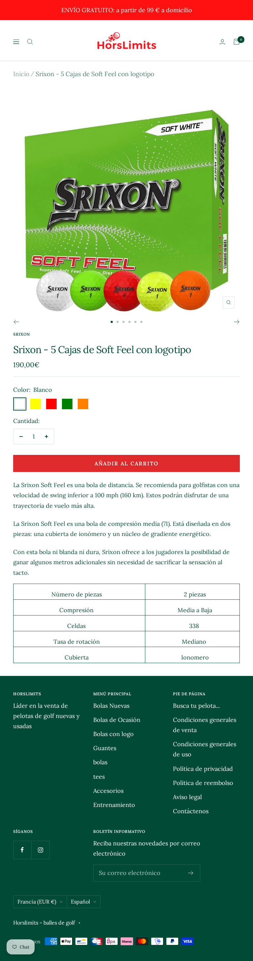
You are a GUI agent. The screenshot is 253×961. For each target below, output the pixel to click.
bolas (100, 762)
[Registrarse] (191, 873)
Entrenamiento (114, 805)
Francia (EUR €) (36, 901)
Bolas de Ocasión (116, 720)
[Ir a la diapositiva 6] (141, 322)
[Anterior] (16, 322)
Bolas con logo (113, 734)
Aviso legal (187, 797)
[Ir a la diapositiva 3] (124, 322)
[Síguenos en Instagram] (40, 850)
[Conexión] (222, 42)
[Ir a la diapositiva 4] (129, 322)
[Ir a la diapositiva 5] (135, 322)
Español (80, 901)
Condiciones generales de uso (204, 749)
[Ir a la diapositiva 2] (118, 322)
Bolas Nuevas (111, 705)
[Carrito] (236, 42)
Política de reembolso (203, 783)
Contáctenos (191, 811)
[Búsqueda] (30, 42)
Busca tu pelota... (196, 705)
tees (99, 776)
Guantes (104, 748)
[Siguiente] (237, 322)
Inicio (21, 74)
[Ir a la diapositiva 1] (112, 322)
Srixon (21, 334)
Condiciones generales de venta (204, 725)
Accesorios (108, 790)
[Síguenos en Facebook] (22, 850)
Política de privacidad (203, 768)
